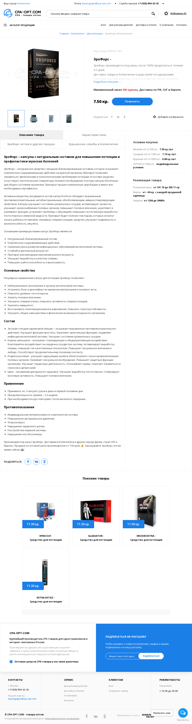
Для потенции (95, 33)
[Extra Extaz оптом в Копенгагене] (45, 572)
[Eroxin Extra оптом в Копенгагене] (146, 510)
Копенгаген (23, 3)
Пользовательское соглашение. (62, 718)
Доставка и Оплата (146, 25)
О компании (166, 25)
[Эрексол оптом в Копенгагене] (45, 510)
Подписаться (151, 656)
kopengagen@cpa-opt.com (96, 3)
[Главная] (22, 13)
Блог (103, 25)
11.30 (33, 524)
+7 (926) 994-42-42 (148, 3)
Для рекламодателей (121, 25)
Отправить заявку (118, 690)
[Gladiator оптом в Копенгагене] (96, 510)
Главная (64, 33)
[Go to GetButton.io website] (183, 720)
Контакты (181, 25)
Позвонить (132, 101)
